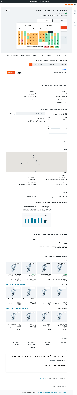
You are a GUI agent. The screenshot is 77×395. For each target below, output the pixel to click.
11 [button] (43, 34)
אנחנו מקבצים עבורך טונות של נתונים (58, 384)
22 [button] (52, 40)
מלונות (60, 392)
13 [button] (57, 37)
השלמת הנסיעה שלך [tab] (61, 360)
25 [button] (43, 40)
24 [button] (46, 40)
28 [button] (54, 43)
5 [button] (40, 31)
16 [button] (49, 37)
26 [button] (40, 40)
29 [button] (52, 43)
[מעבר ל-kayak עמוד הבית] (69, 4)
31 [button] (19, 43)
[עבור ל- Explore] (75, 16)
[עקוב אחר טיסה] (75, 19)
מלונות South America (54, 392)
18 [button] (43, 37)
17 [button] (46, 37)
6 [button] (30, 34)
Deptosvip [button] (65, 275)
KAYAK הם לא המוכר (62, 381)
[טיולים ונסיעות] (75, 22)
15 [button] (52, 37)
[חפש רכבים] (75, 13)
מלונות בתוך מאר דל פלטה (59, 367)
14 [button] (27, 37)
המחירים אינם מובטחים (42, 378)
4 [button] (43, 31)
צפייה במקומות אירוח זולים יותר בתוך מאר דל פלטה (15, 284)
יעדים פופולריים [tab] (52, 360)
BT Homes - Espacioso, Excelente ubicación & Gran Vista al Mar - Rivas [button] (14, 275)
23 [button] (49, 40)
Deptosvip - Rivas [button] (32, 275)
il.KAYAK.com (65, 392)
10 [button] (46, 34)
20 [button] (57, 40)
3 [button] (46, 31)
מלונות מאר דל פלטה (38, 392)
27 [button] (57, 43)
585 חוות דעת (57, 13)
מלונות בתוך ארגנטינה (46, 392)
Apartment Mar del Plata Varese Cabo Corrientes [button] (45, 275)
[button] (1, 1)
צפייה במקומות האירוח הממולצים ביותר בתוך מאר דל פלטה (17, 308)
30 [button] (49, 43)
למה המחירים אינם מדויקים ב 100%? (58, 386)
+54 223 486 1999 (63, 17)
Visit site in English (34, 1)
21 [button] (27, 40)
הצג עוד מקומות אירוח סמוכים (11, 259)
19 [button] (40, 37)
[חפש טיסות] (75, 8)
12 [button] (40, 34)
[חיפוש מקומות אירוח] (75, 10)
